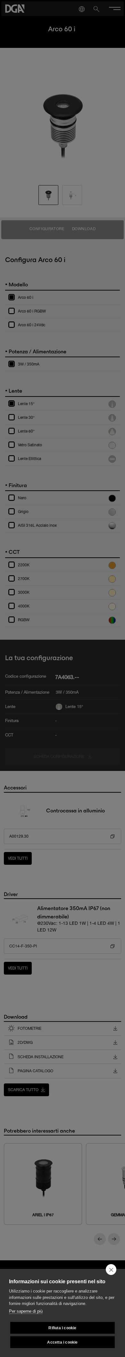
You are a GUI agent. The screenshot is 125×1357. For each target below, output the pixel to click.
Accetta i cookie (62, 1342)
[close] (111, 1269)
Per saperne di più (26, 1311)
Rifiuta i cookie (62, 1328)
